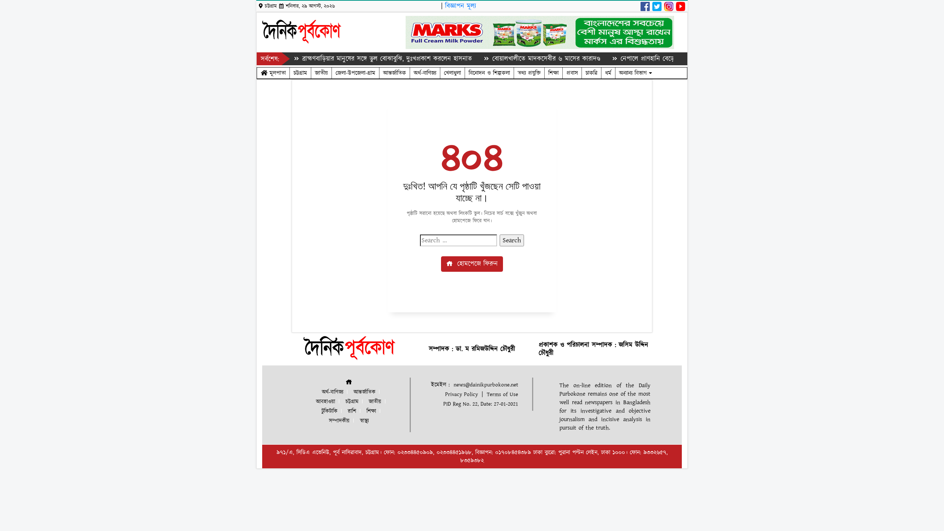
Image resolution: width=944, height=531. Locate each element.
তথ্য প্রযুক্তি (529, 73)
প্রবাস (572, 73)
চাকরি (591, 73)
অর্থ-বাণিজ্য (425, 73)
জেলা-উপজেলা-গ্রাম (355, 73)
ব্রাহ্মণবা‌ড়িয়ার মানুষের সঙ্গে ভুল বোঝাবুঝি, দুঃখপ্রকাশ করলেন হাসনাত (375, 58)
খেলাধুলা (452, 73)
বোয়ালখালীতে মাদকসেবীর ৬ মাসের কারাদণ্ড (534, 58)
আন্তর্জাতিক (394, 73)
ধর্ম (608, 73)
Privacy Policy (461, 394)
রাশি (352, 411)
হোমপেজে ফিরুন (476, 263)
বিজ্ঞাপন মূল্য (460, 6)
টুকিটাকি (329, 411)
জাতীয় (321, 73)
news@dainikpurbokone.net (486, 385)
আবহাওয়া (325, 402)
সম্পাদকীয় (339, 421)
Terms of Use (502, 394)
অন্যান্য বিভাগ (634, 73)
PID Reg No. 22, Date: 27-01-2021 (480, 404)
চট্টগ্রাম (300, 73)
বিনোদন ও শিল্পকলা (489, 73)
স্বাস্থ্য (364, 421)
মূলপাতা (276, 73)
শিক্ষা (553, 73)
